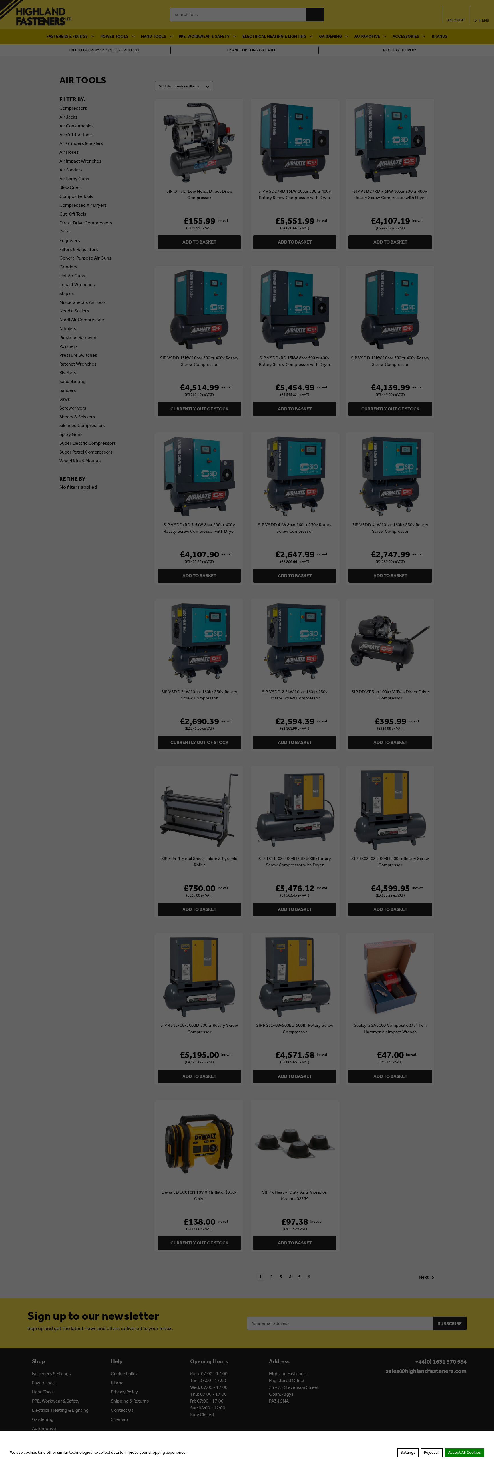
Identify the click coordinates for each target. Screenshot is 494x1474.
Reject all (431, 1452)
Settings (408, 1452)
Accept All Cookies (464, 1452)
